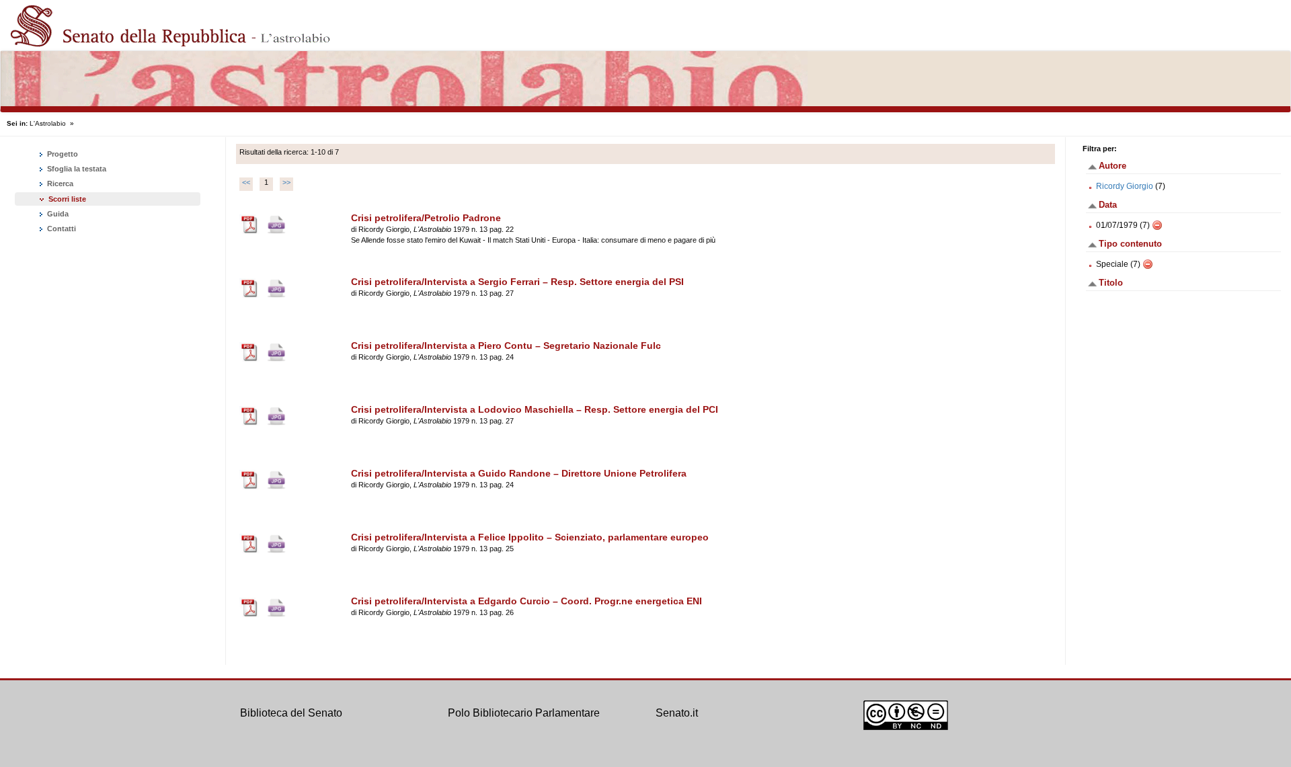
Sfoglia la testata (75, 169)
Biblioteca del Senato (291, 713)
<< (246, 182)
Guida (57, 214)
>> (286, 182)
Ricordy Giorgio (1124, 186)
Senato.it (677, 713)
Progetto (61, 154)
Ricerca (59, 183)
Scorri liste (67, 199)
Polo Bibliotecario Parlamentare (524, 713)
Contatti (60, 229)
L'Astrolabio (48, 123)
